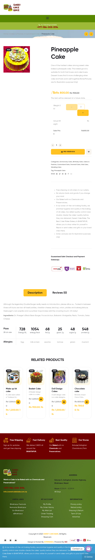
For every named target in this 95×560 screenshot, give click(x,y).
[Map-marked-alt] (15, 540)
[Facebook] (5, 540)
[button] (47, 18)
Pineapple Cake (59, 170)
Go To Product (18, 402)
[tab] (35, 292)
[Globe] (10, 540)
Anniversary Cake (66, 162)
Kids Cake (84, 164)
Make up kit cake (11, 390)
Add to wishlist (89, 152)
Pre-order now (69, 151)
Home (5, 34)
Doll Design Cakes (57, 390)
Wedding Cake (56, 167)
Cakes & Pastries (17, 34)
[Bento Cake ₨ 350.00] (91, 34)
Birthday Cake (78, 162)
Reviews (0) (59, 292)
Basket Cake (35, 389)
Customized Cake (32, 34)
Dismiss (90, 557)
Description (35, 292)
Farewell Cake (75, 164)
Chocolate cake (80, 390)
